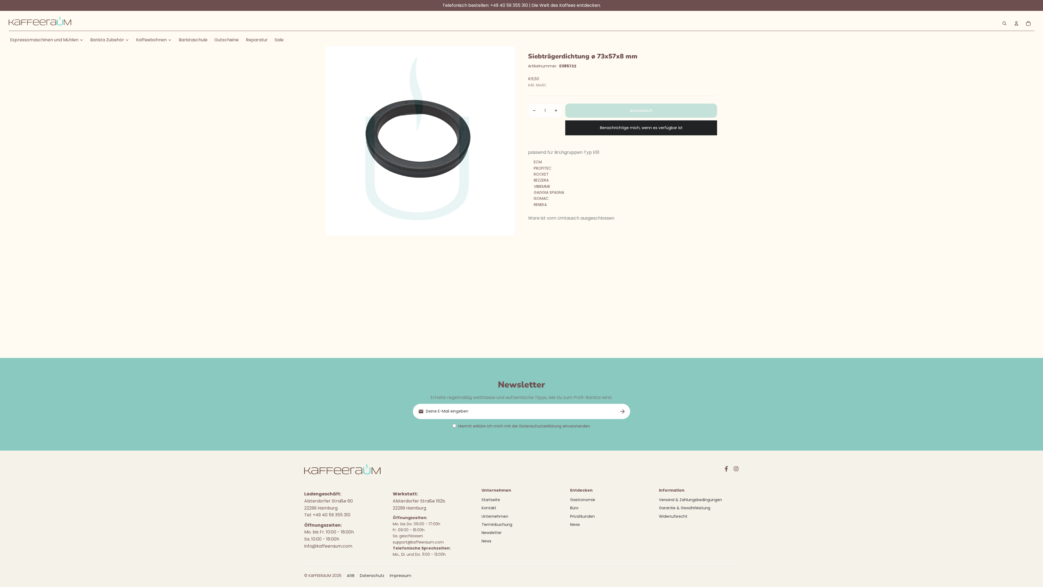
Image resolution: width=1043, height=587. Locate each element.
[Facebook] (726, 469)
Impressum (400, 575)
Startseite (491, 499)
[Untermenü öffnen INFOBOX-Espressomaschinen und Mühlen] (81, 40)
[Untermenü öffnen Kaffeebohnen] (170, 40)
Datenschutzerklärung (540, 426)
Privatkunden (582, 516)
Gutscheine (226, 40)
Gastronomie (582, 499)
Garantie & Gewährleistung (684, 508)
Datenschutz (372, 575)
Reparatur (257, 40)
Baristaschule (193, 40)
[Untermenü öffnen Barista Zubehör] (127, 40)
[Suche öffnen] (1004, 23)
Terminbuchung (497, 524)
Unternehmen (495, 516)
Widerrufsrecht (673, 516)
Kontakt (489, 508)
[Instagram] (736, 469)
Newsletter (492, 532)
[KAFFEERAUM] (40, 23)
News (486, 541)
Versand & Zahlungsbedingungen (690, 499)
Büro (574, 508)
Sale (279, 40)
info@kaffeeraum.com (328, 546)
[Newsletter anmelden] (622, 411)
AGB (350, 575)
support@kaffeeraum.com (418, 542)
